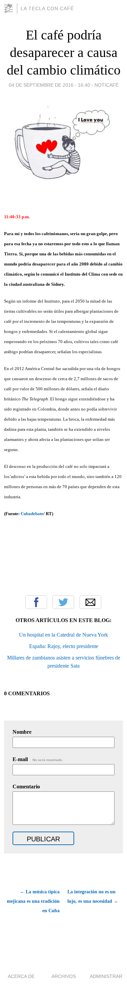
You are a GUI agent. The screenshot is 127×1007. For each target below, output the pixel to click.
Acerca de (21, 976)
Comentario (26, 786)
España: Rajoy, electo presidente (63, 646)
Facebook (36, 602)
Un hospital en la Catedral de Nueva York (63, 635)
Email (90, 602)
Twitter (63, 602)
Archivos (63, 976)
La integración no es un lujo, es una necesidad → (92, 896)
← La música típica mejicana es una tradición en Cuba (33, 901)
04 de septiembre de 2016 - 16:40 (49, 85)
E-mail (38, 759)
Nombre (22, 732)
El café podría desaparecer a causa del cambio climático (64, 52)
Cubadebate (32, 513)
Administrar (106, 976)
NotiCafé (106, 85)
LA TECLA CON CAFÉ (47, 8)
